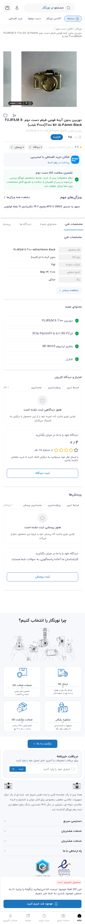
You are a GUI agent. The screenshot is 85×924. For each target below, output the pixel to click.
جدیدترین (36, 387)
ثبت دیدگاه (42, 473)
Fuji (70, 137)
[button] (14, 116)
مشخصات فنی (74, 224)
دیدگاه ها (25, 224)
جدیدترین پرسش (32, 505)
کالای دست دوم (64, 29)
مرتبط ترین (73, 387)
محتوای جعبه (48, 224)
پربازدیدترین (54, 387)
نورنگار (78, 29)
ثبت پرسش (42, 577)
